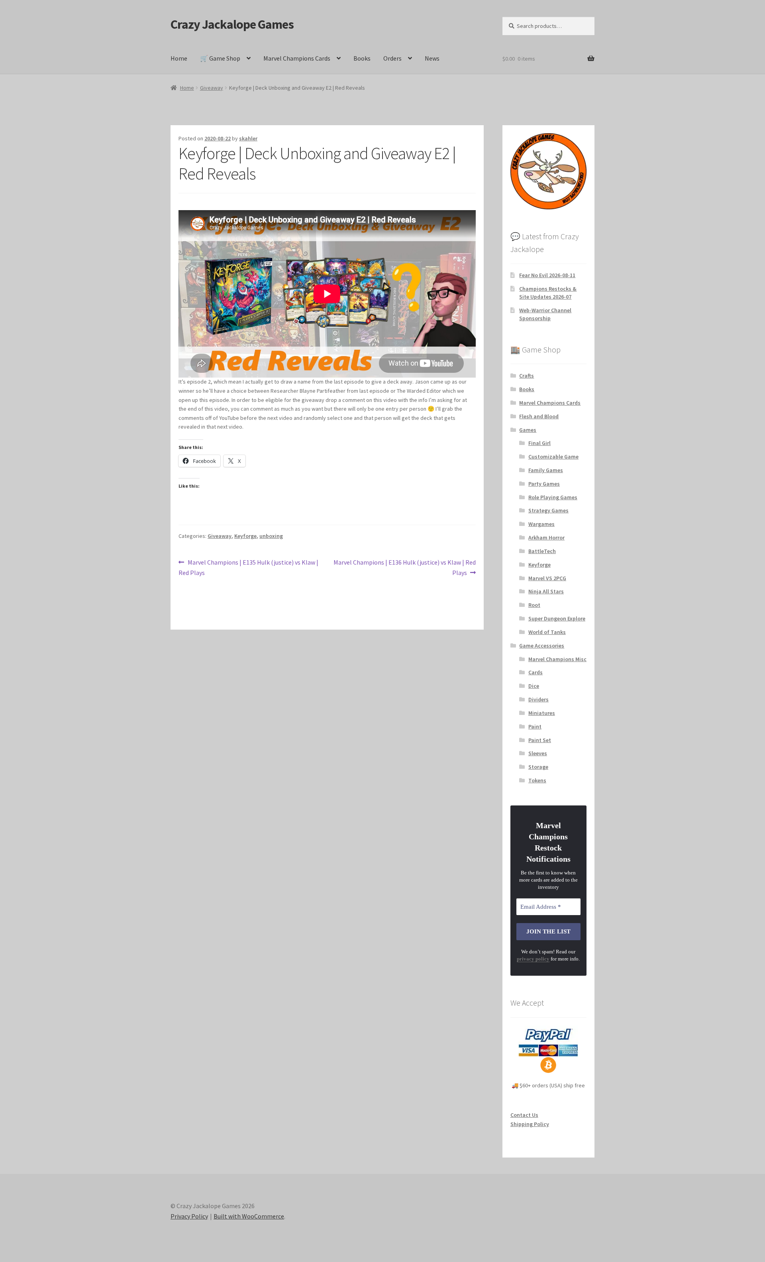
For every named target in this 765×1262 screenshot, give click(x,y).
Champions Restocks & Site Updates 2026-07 (548, 292)
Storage (538, 766)
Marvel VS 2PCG (547, 578)
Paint (534, 726)
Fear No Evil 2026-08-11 (547, 275)
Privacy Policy (189, 1216)
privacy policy (533, 959)
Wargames (541, 524)
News (432, 58)
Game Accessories (541, 645)
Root (534, 604)
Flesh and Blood (539, 416)
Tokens (537, 780)
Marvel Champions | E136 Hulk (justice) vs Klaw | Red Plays (404, 567)
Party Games (544, 483)
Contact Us (524, 1114)
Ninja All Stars (546, 591)
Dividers (538, 699)
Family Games (545, 470)
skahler (248, 138)
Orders (392, 58)
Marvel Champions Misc (557, 659)
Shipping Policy (529, 1124)
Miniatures (541, 713)
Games (527, 429)
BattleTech (542, 551)
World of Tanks (547, 632)
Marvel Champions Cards (296, 58)
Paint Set (539, 740)
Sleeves (537, 753)
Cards (535, 672)
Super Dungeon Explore (556, 618)
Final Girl (539, 443)
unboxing (271, 535)
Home (179, 58)
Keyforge (245, 535)
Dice (533, 685)
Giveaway (211, 87)
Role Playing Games (552, 497)
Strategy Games (548, 510)
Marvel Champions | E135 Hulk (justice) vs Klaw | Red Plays (248, 567)
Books (362, 58)
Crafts (526, 375)
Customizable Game (553, 456)
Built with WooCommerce (249, 1216)
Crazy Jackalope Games (232, 24)
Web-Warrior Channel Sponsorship (545, 314)
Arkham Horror (546, 537)
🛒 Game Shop (220, 58)
